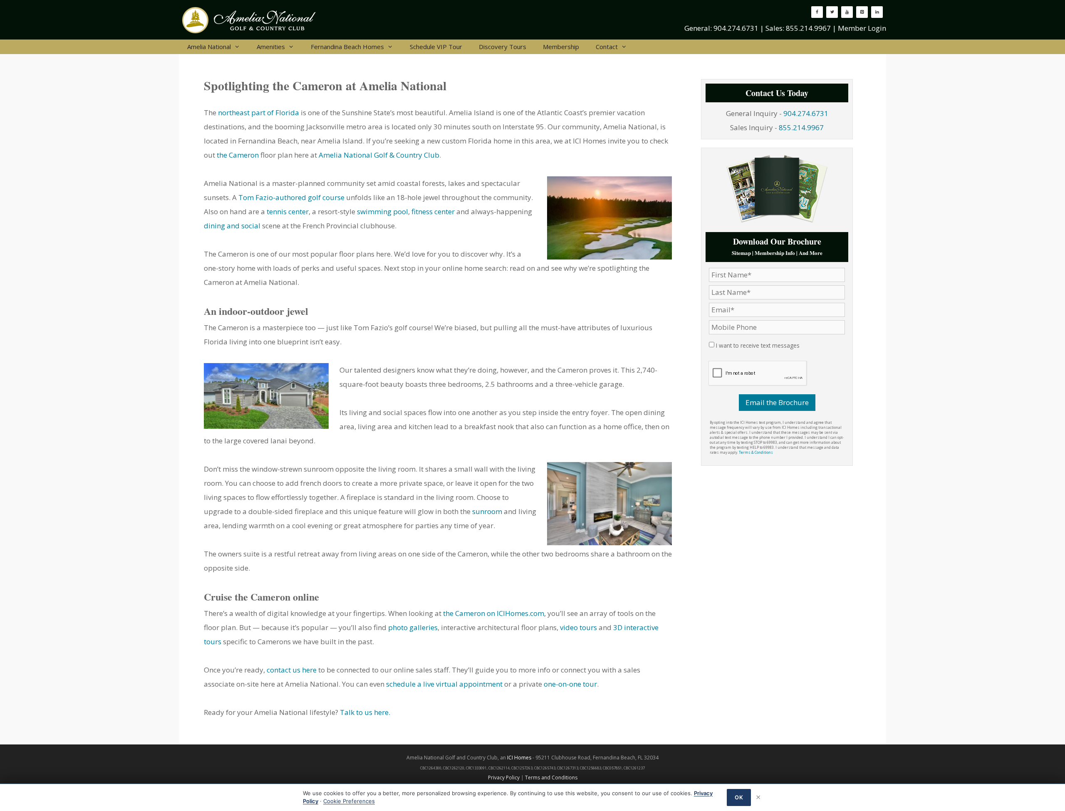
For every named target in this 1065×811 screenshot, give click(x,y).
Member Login (862, 28)
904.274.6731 (735, 28)
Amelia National (209, 46)
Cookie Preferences (349, 801)
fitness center (433, 211)
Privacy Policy (504, 777)
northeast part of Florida (258, 112)
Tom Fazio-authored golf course (291, 197)
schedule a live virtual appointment (444, 684)
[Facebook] (817, 12)
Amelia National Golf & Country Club (379, 155)
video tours (578, 627)
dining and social (232, 225)
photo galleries (413, 627)
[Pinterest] (862, 12)
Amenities (271, 46)
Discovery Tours (502, 46)
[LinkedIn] (877, 12)
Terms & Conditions (756, 452)
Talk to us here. (365, 712)
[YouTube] (847, 12)
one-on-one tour (570, 684)
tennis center (288, 211)
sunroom (487, 511)
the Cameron (238, 155)
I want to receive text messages (758, 345)
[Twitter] (832, 12)
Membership (561, 46)
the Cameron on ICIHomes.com (493, 613)
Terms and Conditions (551, 777)
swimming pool (382, 211)
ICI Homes (519, 757)
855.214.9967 (808, 28)
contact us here (292, 670)
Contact (607, 46)
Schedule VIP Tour (436, 46)
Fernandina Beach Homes (347, 46)
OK (739, 797)
